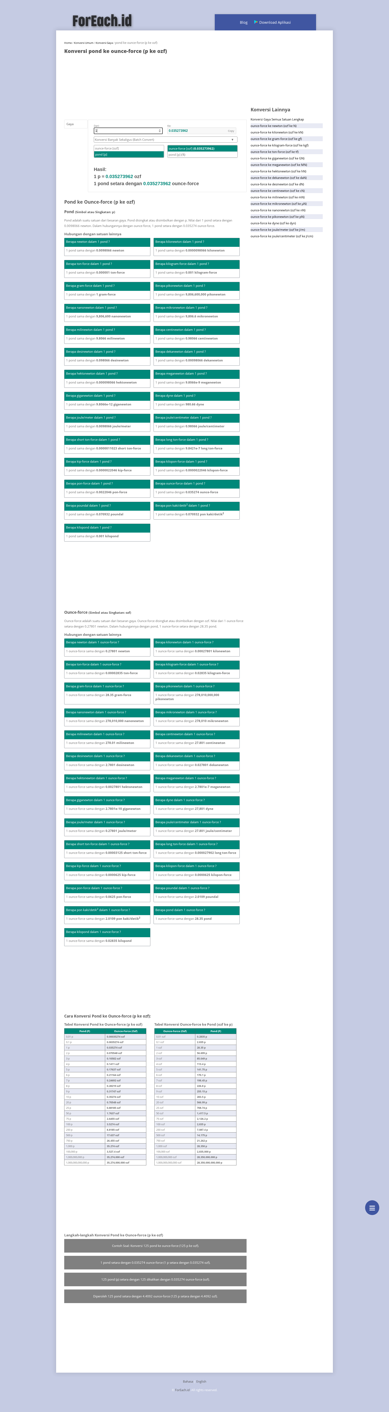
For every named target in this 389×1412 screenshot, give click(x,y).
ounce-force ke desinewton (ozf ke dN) (277, 184)
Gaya (70, 124)
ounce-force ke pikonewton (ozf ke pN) (277, 217)
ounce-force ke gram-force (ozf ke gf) (276, 139)
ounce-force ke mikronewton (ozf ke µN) (279, 204)
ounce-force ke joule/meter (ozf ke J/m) (278, 230)
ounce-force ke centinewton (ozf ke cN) (278, 191)
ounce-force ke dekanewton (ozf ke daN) (279, 178)
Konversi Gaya (104, 43)
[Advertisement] (155, 84)
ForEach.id (182, 1390)
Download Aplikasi (275, 22)
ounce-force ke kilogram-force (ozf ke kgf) (279, 145)
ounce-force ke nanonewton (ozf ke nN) (278, 210)
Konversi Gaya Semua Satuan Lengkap (277, 119)
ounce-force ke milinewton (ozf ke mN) (278, 197)
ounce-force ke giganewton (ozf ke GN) (277, 158)
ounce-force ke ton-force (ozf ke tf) (274, 152)
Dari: (96, 126)
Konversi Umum (83, 43)
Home (68, 43)
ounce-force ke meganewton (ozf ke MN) (279, 165)
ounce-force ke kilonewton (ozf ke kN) (277, 132)
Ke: (169, 126)
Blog (244, 22)
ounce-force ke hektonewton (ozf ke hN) (278, 171)
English (201, 1381)
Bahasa (188, 1381)
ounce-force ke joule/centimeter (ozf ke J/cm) (282, 236)
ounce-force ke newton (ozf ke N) (273, 126)
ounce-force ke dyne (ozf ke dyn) (273, 223)
